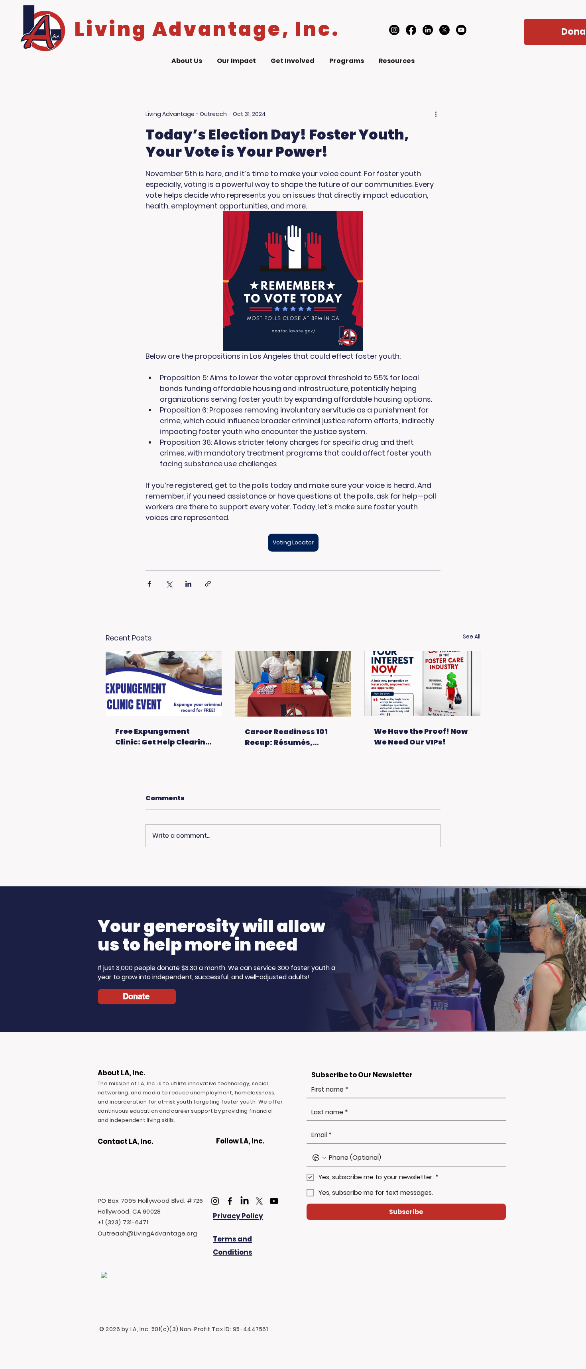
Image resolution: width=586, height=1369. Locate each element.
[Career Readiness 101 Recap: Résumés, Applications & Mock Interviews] (293, 684)
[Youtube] (461, 30)
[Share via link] (208, 583)
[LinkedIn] (428, 30)
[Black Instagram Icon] (215, 1201)
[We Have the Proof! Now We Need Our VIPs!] (422, 683)
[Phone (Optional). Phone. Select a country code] (319, 1158)
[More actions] (435, 114)
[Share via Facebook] (149, 583)
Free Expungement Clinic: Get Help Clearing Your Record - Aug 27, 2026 (162, 736)
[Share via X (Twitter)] (169, 583)
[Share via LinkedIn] (188, 583)
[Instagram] (394, 30)
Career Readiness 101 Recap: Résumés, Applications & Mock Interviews (286, 737)
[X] (444, 30)
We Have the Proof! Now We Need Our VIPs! (421, 736)
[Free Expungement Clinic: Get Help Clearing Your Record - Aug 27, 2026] (164, 683)
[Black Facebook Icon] (230, 1201)
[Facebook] (411, 30)
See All (471, 636)
